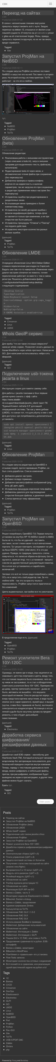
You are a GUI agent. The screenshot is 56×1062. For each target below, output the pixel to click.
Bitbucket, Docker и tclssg (18, 898)
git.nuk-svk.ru (41, 32)
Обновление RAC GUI (17, 915)
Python (9, 1026)
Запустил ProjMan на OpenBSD (23, 520)
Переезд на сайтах (21, 13)
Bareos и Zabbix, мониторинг (20, 947)
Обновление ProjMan (23, 454)
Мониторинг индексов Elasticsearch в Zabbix (27, 895)
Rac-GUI (10, 1030)
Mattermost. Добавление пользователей (26, 924)
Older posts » (45, 801)
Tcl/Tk (10, 132)
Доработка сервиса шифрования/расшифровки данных (24, 739)
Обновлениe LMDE (21, 252)
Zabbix (9, 1043)
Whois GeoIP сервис (22, 333)
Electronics (12, 729)
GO (9, 367)
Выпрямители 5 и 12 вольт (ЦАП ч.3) (24, 869)
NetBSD (11, 126)
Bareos (9, 981)
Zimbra (9, 1046)
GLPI (8, 1000)
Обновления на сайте (16, 928)
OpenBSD (12, 645)
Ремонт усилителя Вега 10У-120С (26, 659)
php (7, 1049)
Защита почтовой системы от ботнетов (25, 860)
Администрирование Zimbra (19, 905)
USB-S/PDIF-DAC (14, 1039)
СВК (4, 4)
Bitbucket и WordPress (17, 950)
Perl (8, 1020)
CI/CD (9, 984)
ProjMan (11, 129)
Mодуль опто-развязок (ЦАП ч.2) (22, 873)
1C (7, 978)
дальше (7, 237)
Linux (9, 324)
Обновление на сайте (16, 879)
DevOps (10, 991)
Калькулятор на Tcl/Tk (17, 908)
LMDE (10, 327)
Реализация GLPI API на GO (20, 889)
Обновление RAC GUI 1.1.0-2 (20, 911)
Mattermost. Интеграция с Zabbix (22, 931)
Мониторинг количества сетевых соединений (28, 960)
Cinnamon (12, 321)
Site (9, 50)
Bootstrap (24, 1060)
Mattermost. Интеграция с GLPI (21, 934)
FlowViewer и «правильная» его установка (26, 954)
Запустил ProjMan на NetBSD (23, 58)
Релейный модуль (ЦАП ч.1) (20, 876)
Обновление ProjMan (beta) (23, 140)
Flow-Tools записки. (15, 957)
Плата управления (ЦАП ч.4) (20, 856)
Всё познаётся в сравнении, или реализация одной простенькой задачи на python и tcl (28, 965)
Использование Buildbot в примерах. (24, 921)
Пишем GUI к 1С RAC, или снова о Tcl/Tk (26, 937)
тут (3, 118)
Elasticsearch (12, 994)
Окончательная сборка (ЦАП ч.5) (22, 853)
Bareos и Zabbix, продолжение (21, 902)
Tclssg (14, 1060)
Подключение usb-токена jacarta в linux (27, 375)
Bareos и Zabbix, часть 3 (18, 892)
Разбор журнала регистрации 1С (22, 882)
